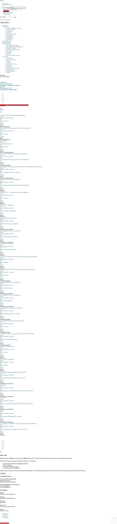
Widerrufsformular (11, 71)
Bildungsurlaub (7, 42)
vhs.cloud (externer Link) (12, 55)
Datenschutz (9, 66)
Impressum (6, 515)
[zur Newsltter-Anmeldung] (7, 4)
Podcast (8, 54)
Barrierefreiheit (10, 69)
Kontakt (8, 72)
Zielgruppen (9, 36)
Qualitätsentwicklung (11, 64)
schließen (3, 473)
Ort (1, 111)
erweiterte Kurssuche (5, 19)
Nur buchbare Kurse (23, 105)
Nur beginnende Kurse (12, 105)
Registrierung (6, 14)
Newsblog (9, 51)
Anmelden (6, 11)
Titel (1, 108)
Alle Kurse (3, 105)
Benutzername (6, 7)
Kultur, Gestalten (10, 29)
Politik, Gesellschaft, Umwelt (13, 28)
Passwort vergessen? (8, 12)
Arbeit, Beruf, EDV (11, 34)
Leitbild (8, 62)
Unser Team (9, 58)
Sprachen (8, 32)
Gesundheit (9, 31)
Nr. (1, 112)
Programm (5, 26)
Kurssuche (6, 3)
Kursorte (8, 61)
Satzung (5, 516)
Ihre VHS (5, 56)
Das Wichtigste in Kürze (12, 45)
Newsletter (9, 52)
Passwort (5, 9)
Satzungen (9, 65)
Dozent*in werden (11, 48)
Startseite (5, 25)
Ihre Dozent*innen (11, 59)
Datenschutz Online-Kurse (13, 68)
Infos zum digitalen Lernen (13, 49)
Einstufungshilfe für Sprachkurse (14, 46)
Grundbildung (9, 35)
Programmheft (10, 38)
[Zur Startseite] (2, 0)
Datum (1, 109)
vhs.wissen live (7, 41)
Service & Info (7, 44)
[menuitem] (60, 3)
